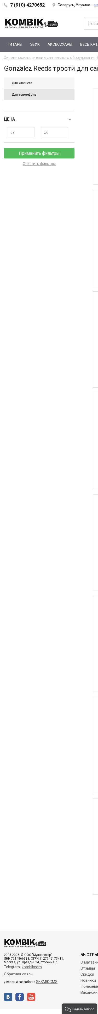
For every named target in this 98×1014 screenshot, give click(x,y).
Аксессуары (60, 44)
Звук (35, 44)
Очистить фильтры (39, 164)
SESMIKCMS (46, 981)
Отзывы (87, 968)
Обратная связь (18, 974)
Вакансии (88, 992)
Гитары (15, 44)
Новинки (88, 980)
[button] (79, 1008)
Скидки (87, 974)
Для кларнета (22, 83)
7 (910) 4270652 (27, 5)
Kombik (31, 23)
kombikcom (32, 967)
